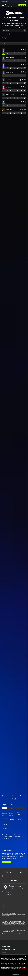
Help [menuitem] (3, 943)
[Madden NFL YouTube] (14, 872)
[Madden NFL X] (7, 872)
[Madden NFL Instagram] (11, 872)
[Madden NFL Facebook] (20, 872)
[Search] (25, 30)
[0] (13, 798)
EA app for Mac (5, 907)
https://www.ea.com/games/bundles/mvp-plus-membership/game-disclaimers (10, 935)
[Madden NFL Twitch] (17, 872)
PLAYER (3, 43)
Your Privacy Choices (14, 974)
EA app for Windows (6, 905)
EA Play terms (22, 917)
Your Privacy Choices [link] (10, 949)
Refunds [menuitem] (4, 952)
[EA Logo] (5, 887)
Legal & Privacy (6, 946)
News (3, 903)
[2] (15, 798)
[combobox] (14, 876)
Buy (2, 901)
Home (3, 899)
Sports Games (5, 909)
